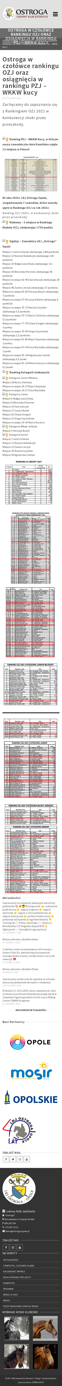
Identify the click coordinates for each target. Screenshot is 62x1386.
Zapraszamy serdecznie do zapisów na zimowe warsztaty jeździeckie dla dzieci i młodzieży (28, 980)
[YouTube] (27, 1159)
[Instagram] (20, 1159)
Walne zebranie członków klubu (20, 939)
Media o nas (10, 1294)
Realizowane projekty (17, 1277)
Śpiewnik (8, 1288)
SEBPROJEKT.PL (38, 1382)
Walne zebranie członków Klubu (20, 969)
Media (6, 1300)
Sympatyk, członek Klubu (18, 1265)
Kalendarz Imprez (14, 1271)
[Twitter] (13, 1159)
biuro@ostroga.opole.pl (17, 1231)
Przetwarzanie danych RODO (21, 1306)
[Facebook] (6, 1159)
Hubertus (9, 1283)
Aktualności (11, 1259)
